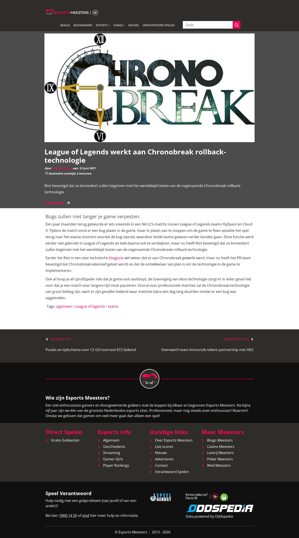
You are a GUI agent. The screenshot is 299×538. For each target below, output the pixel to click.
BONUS (65, 25)
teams (113, 306)
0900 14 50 (68, 515)
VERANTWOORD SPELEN (158, 25)
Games (118, 25)
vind (85, 515)
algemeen (64, 306)
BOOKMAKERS (83, 25)
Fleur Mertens (62, 168)
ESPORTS (102, 25)
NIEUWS (133, 25)
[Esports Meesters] (72, 12)
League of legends (90, 306)
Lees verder (57, 202)
